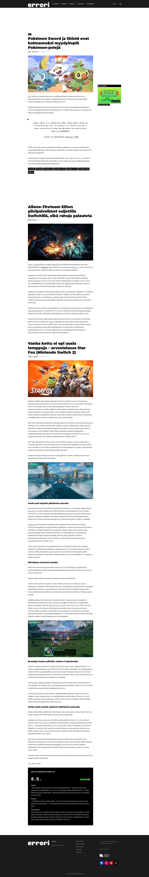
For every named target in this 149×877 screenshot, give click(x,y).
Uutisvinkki (78, 849)
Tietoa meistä (90, 4)
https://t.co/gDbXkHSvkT (60, 131)
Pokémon (39, 169)
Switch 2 (31, 525)
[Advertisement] (74, 21)
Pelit (29, 34)
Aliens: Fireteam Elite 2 (72, 308)
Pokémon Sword (84, 169)
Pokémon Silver (72, 169)
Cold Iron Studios (84, 311)
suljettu (45, 267)
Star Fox (31, 511)
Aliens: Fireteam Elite (36, 264)
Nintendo (32, 169)
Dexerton (72, 161)
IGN (29, 96)
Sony (51, 322)
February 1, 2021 (71, 137)
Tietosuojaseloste (80, 844)
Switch (31, 172)
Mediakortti (79, 852)
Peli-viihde (81, 4)
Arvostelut (64, 4)
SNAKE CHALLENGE (116, 101)
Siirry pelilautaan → (103, 104)
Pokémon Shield (60, 169)
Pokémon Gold (49, 169)
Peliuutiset (55, 4)
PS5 (81, 322)
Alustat (114, 4)
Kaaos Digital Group (78, 873)
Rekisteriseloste (80, 846)
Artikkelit (71, 4)
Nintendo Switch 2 (34, 311)
